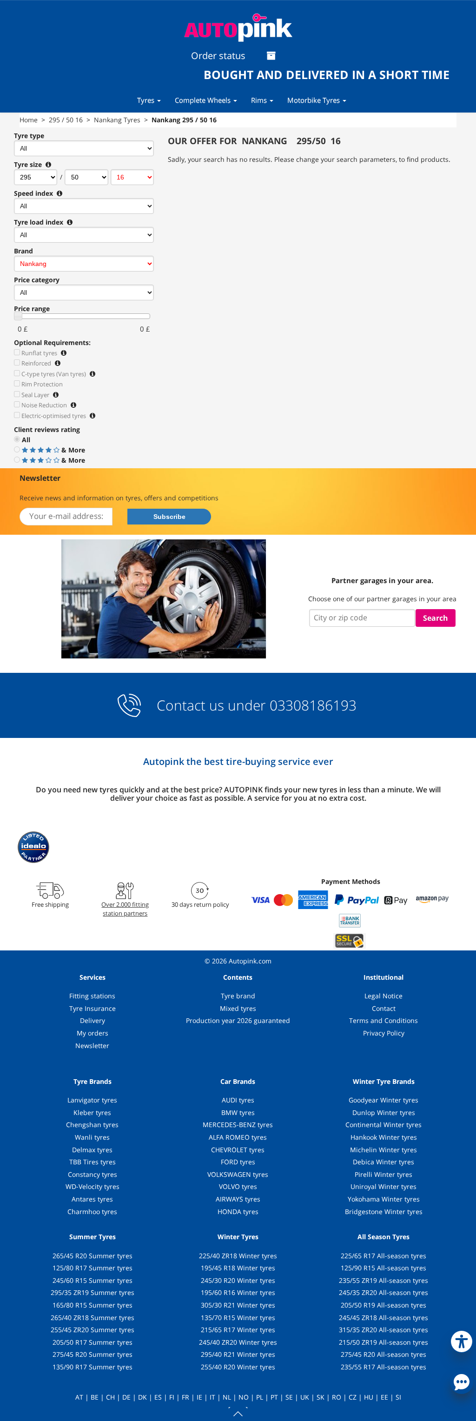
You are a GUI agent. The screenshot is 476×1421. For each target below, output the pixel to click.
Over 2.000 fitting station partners (125, 908)
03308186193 (311, 705)
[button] (461, 1339)
